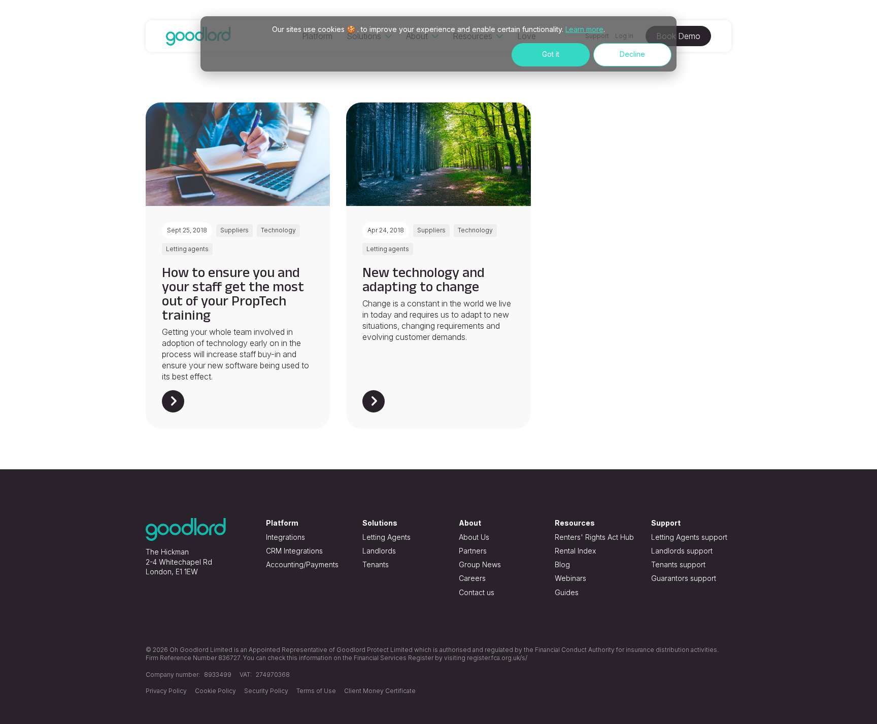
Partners (473, 550)
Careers (472, 578)
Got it (550, 54)
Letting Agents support (689, 537)
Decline (632, 54)
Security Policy (266, 691)
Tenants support (678, 564)
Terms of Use (316, 691)
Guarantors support (683, 578)
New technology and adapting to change (423, 279)
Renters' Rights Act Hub (594, 537)
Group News (480, 564)
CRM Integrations (294, 550)
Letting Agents (386, 537)
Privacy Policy (166, 691)
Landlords (379, 550)
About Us (474, 537)
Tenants (375, 564)
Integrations (285, 537)
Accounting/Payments (302, 564)
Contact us (476, 592)
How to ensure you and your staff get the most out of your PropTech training (233, 293)
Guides (567, 592)
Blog (562, 564)
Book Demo (678, 36)
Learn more (584, 29)
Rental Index (575, 550)
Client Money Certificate (380, 691)
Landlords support (682, 550)
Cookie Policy (215, 691)
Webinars (570, 578)
